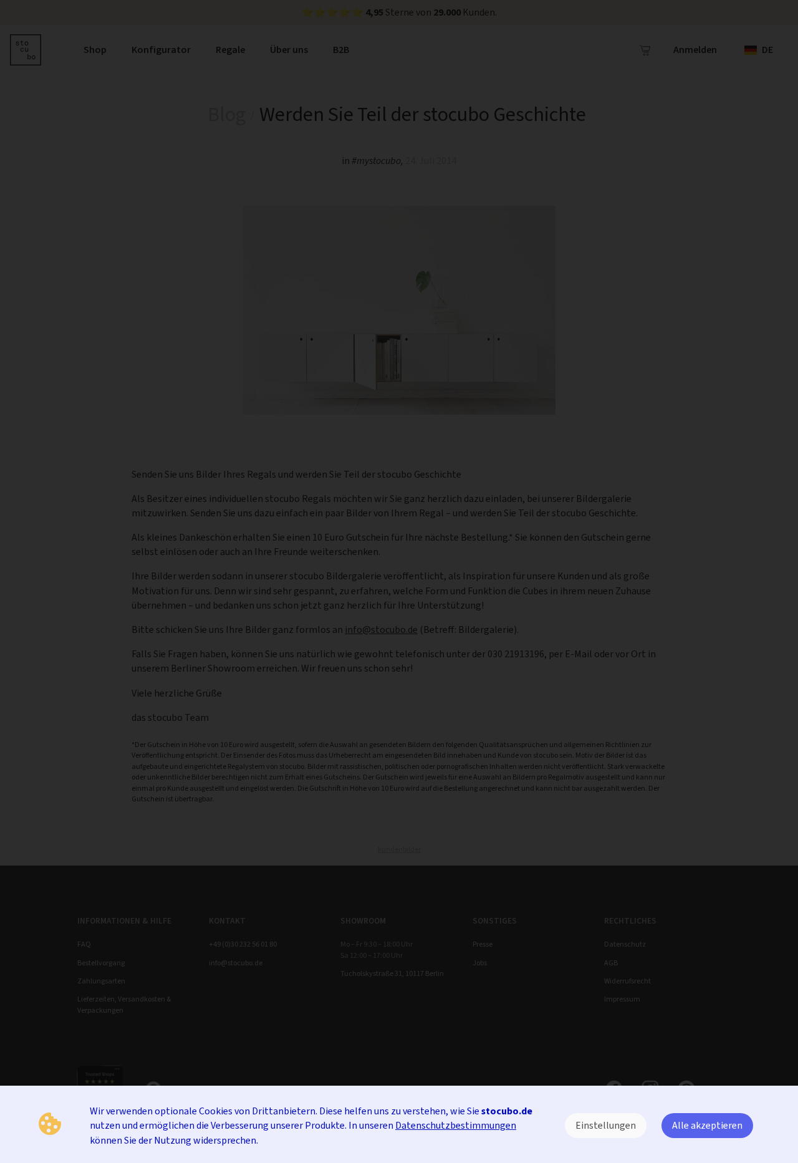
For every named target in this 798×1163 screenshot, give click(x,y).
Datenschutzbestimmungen (455, 1125)
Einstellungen (605, 1125)
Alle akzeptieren (707, 1125)
